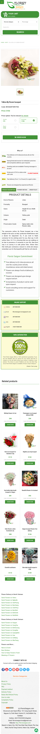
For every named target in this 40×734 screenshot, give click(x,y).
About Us (4, 681)
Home (2, 42)
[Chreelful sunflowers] (10, 555)
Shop (6, 42)
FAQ (2, 687)
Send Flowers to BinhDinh (9, 613)
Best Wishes (5, 650)
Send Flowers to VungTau (9, 625)
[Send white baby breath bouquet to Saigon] (10, 478)
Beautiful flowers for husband (30, 490)
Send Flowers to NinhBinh (9, 615)
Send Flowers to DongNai (9, 630)
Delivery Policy (6, 692)
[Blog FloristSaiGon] (21, 669)
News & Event (6, 648)
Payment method (6, 689)
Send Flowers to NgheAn (9, 600)
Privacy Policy (6, 684)
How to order (5, 697)
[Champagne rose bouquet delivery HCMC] (30, 401)
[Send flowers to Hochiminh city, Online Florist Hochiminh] (20, 5)
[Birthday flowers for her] (10, 401)
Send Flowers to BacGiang (10, 605)
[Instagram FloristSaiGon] (28, 669)
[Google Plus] (14, 669)
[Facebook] (3, 669)
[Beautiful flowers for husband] (30, 478)
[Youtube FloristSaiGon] (6, 669)
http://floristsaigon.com (23, 723)
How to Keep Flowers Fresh (10, 653)
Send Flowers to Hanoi (8, 598)
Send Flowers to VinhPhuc (10, 608)
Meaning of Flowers (7, 655)
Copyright (4, 702)
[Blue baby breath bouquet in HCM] (30, 555)
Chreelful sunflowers (10, 567)
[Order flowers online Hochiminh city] (10, 517)
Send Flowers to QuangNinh (10, 633)
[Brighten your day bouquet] (30, 440)
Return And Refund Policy (9, 695)
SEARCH (20, 32)
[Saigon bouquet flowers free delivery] (30, 517)
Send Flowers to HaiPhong (10, 603)
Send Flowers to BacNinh (9, 610)
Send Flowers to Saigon (9, 623)
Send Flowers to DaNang (9, 638)
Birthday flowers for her (10, 413)
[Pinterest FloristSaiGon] (17, 669)
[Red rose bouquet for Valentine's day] (10, 440)
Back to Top (36, 730)
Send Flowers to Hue (8, 635)
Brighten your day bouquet (30, 452)
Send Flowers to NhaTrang (10, 640)
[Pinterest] (10, 669)
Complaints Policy (7, 700)
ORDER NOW (21, 137)
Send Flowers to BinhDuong (10, 628)
